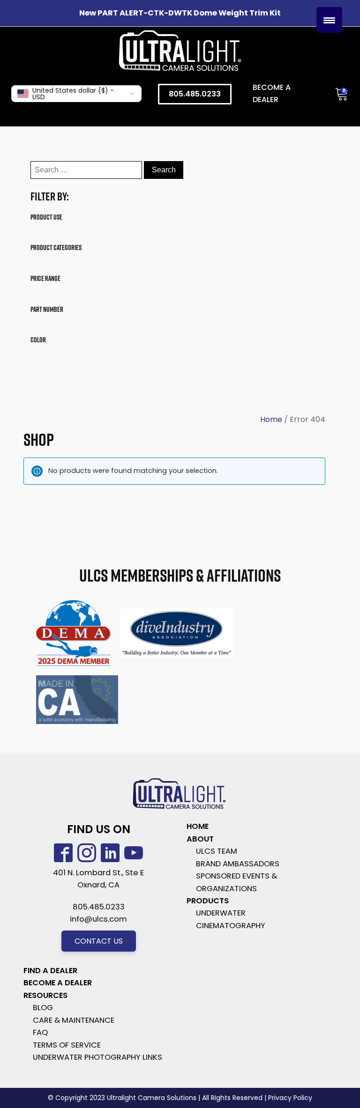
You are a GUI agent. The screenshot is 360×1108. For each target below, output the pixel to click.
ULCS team (216, 851)
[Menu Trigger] (329, 20)
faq (40, 1032)
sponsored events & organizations (236, 882)
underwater (221, 913)
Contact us (99, 941)
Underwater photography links (97, 1057)
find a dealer (50, 970)
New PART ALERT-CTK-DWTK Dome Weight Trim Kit (180, 12)
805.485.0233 (195, 94)
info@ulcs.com (98, 919)
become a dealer (57, 982)
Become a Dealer (272, 93)
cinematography (230, 925)
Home (271, 419)
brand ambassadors (237, 863)
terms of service (67, 1045)
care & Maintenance (73, 1020)
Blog (43, 1007)
